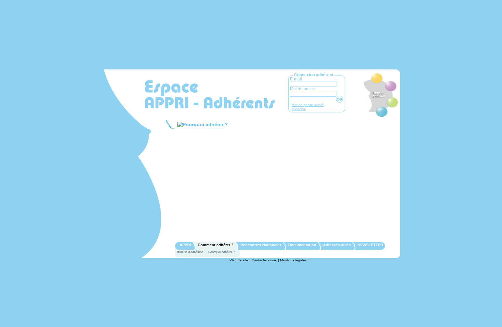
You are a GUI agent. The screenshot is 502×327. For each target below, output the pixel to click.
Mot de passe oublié (308, 105)
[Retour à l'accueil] (377, 96)
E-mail (296, 79)
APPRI (185, 245)
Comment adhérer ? (216, 245)
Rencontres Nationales (260, 245)
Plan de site (238, 260)
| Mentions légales (292, 260)
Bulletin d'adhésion (190, 252)
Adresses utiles (337, 245)
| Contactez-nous (263, 260)
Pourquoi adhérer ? (221, 252)
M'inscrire (299, 109)
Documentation (302, 245)
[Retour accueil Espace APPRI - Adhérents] (210, 94)
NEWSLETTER (370, 245)
